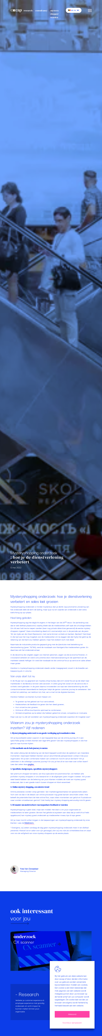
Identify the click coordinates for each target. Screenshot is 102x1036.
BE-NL (73, 10)
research (28, 10)
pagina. (31, 764)
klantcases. (29, 823)
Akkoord (72, 1014)
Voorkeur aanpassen (72, 1023)
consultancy (41, 10)
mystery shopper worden (54, 14)
